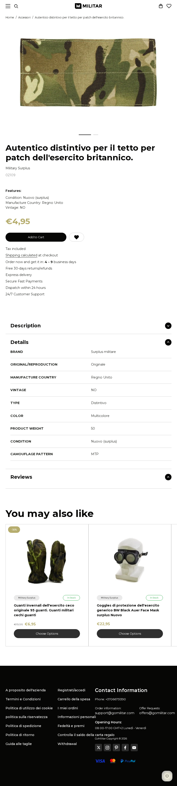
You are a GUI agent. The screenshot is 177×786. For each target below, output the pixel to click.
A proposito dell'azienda (26, 690)
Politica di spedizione (23, 726)
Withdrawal (67, 744)
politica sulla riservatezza (26, 717)
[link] (26, 598)
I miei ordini (68, 708)
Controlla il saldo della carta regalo (86, 735)
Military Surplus (18, 168)
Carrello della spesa (74, 699)
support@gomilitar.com (114, 713)
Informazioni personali (77, 717)
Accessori (24, 17)
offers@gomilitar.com (157, 713)
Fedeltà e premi (71, 726)
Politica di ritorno (20, 735)
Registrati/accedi (71, 690)
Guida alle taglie (19, 744)
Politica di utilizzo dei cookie (29, 708)
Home (10, 17)
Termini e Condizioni (23, 699)
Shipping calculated (21, 255)
